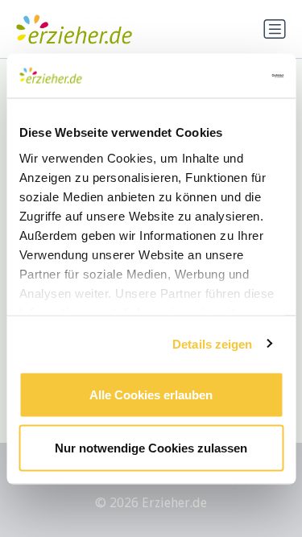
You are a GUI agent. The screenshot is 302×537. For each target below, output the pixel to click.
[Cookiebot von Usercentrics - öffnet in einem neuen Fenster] (215, 75)
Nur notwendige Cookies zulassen (151, 447)
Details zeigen (212, 343)
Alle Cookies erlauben (151, 395)
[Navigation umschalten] (274, 29)
